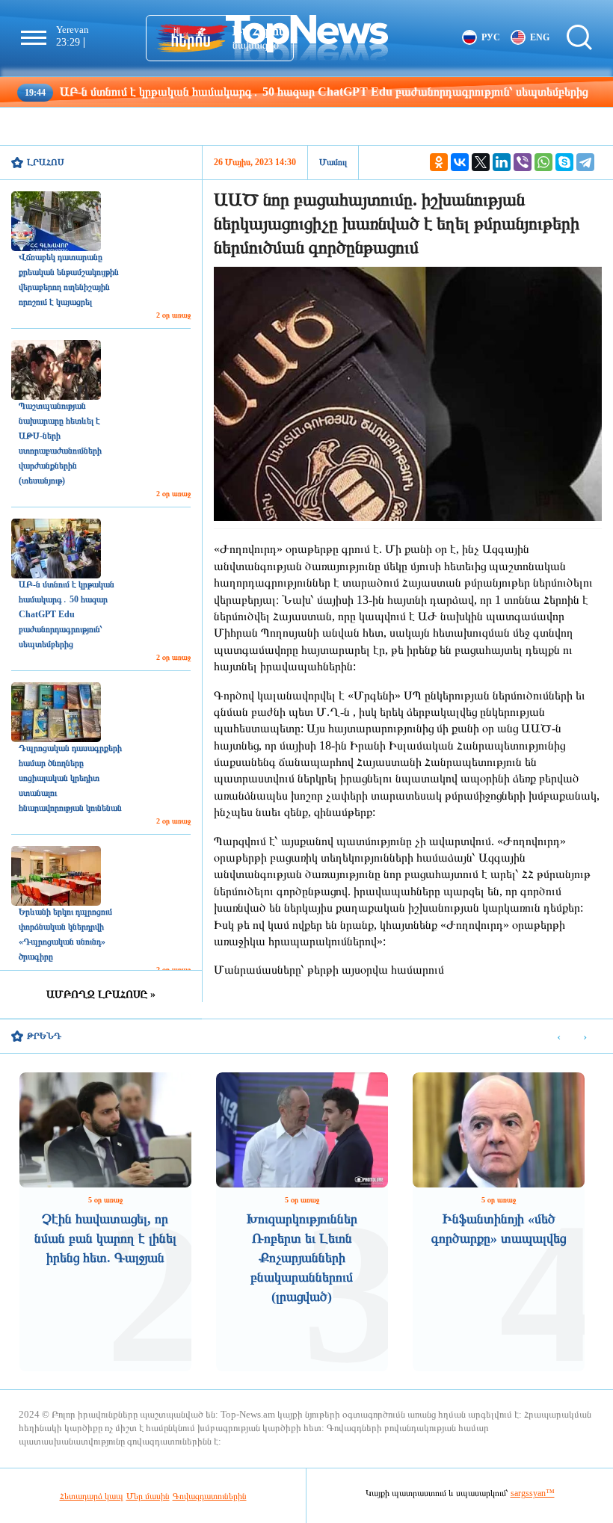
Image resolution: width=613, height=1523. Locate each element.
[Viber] (523, 162)
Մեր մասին (148, 1496)
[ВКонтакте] (460, 162)
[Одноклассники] (439, 162)
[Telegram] (585, 162)
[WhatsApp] (543, 162)
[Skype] (564, 162)
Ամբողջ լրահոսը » (100, 994)
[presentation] (558, 1037)
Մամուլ (333, 162)
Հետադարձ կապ (91, 1496)
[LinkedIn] (502, 162)
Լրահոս (45, 162)
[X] (481, 162)
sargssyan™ (533, 1493)
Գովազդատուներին (210, 1496)
